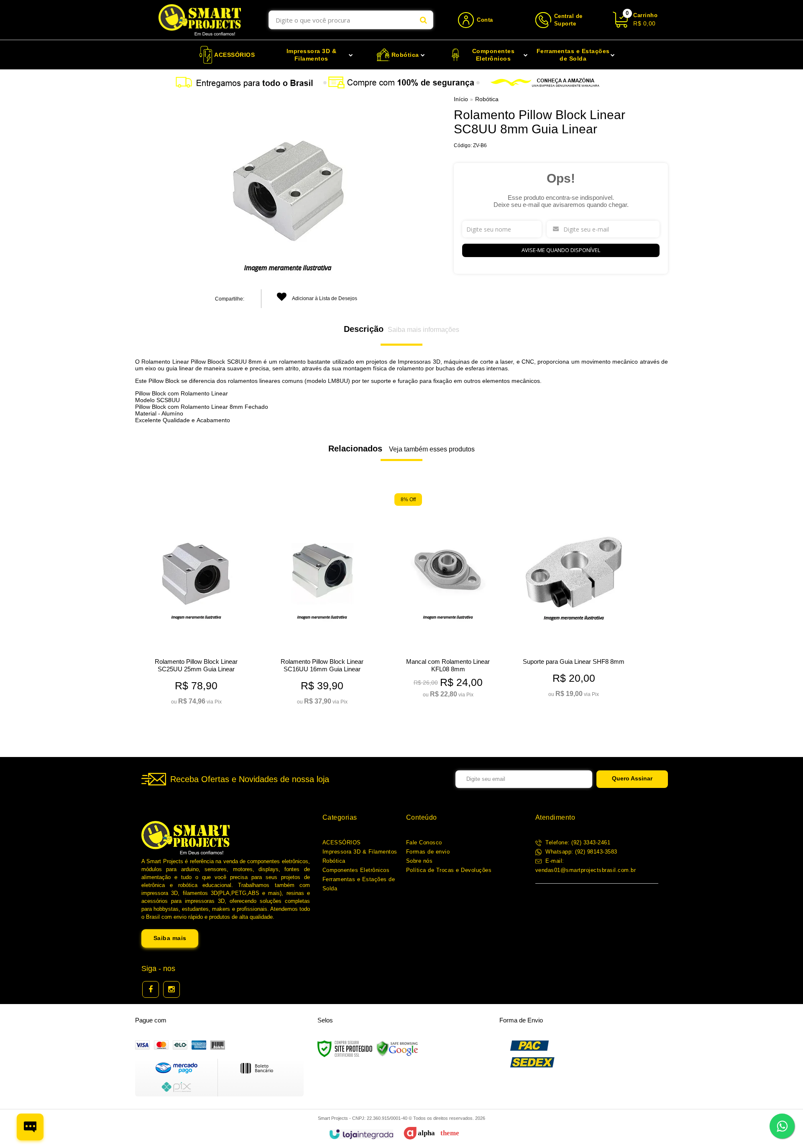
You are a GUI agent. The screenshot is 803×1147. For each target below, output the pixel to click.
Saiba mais (170, 938)
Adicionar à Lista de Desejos (324, 298)
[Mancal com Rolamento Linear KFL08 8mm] (447, 598)
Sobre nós (419, 861)
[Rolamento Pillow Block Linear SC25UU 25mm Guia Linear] (195, 601)
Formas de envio (428, 852)
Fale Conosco (424, 842)
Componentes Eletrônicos (356, 870)
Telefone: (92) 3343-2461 (577, 842)
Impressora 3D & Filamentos (359, 852)
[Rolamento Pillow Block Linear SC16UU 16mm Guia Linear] (321, 601)
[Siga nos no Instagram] (171, 989)
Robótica (487, 99)
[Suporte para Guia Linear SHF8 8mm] (573, 598)
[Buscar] (423, 19)
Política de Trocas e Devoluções (449, 870)
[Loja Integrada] (361, 1134)
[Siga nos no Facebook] (150, 989)
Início (461, 99)
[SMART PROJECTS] (199, 20)
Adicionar (208, 695)
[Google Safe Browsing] (397, 1048)
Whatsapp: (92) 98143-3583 (580, 852)
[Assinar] (632, 779)
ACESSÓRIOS (341, 842)
